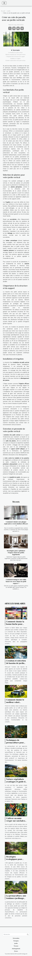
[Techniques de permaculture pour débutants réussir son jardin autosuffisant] (16, 731)
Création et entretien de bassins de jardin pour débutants (16, 663)
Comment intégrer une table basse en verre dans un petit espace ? (16, 581)
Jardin (8, 11)
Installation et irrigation (15, 58)
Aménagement (16, 948)
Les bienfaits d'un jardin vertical (15, 52)
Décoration (16, 938)
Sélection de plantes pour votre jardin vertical (15, 54)
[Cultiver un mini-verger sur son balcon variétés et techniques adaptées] (16, 810)
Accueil (3, 11)
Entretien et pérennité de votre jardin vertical (15, 60)
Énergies (16, 941)
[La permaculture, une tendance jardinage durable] (16, 887)
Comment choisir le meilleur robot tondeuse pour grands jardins (16, 703)
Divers (16, 951)
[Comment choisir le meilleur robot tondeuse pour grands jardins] (16, 691)
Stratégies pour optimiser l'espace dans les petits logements (16, 552)
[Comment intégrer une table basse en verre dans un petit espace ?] (16, 570)
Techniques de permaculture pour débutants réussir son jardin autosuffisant (16, 744)
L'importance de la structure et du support (15, 56)
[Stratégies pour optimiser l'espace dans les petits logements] (16, 541)
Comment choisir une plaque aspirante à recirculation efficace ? (16, 523)
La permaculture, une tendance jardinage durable (16, 898)
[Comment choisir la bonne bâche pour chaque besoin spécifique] (16, 613)
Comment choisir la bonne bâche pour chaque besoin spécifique (15, 625)
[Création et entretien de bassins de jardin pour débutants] (16, 652)
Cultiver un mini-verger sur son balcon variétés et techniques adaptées (16, 822)
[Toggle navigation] (4, 3)
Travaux (16, 946)
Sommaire (16, 50)
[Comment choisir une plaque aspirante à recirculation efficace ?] (16, 512)
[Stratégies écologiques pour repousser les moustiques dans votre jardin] (16, 848)
